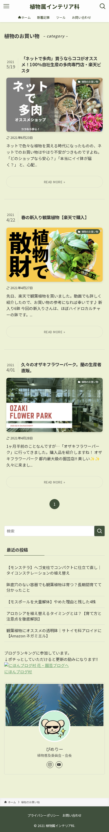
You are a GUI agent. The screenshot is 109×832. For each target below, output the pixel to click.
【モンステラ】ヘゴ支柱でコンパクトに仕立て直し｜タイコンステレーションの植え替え (54, 570)
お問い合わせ (71, 815)
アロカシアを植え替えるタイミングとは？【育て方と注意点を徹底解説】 (54, 616)
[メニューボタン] (6, 6)
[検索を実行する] (99, 531)
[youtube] (59, 764)
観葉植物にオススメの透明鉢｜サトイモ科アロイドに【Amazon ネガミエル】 (54, 633)
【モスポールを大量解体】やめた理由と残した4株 (51, 601)
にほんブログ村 (18, 671)
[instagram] (50, 764)
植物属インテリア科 (55, 6)
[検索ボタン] (102, 6)
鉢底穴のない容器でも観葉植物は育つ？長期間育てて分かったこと (54, 587)
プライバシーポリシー (43, 815)
